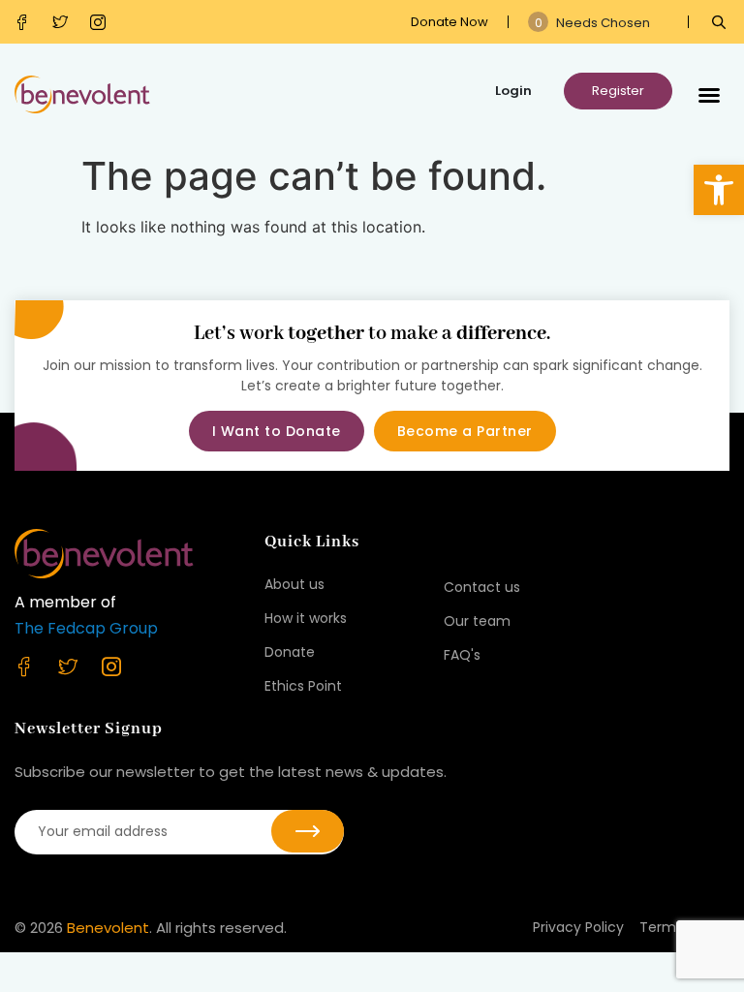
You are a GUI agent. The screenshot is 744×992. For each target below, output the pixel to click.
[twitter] (64, 22)
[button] (719, 190)
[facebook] (27, 22)
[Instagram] (102, 22)
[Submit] (307, 831)
